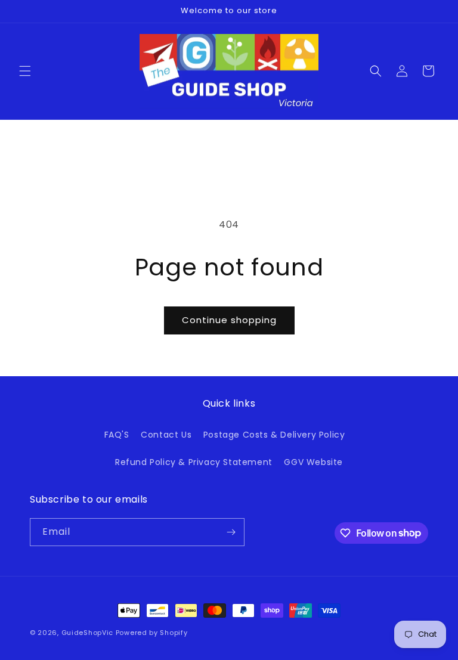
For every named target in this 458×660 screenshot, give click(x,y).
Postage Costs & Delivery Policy (274, 435)
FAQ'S (116, 435)
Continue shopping (229, 320)
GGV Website (313, 462)
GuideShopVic (87, 632)
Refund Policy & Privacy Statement (194, 462)
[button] (25, 71)
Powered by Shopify (152, 632)
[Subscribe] (231, 532)
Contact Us (166, 435)
